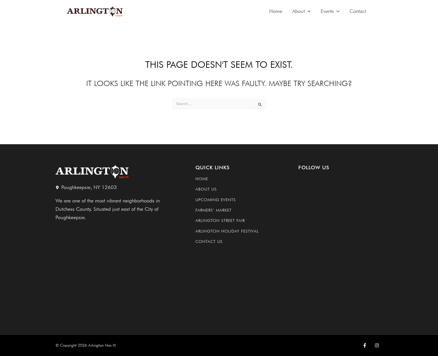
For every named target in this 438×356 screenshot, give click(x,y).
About (298, 11)
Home (275, 11)
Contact (358, 11)
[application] (308, 11)
